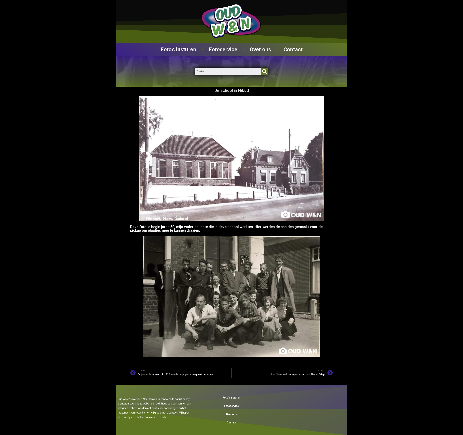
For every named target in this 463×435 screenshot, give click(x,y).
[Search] (264, 71)
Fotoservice (223, 49)
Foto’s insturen (178, 49)
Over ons (260, 49)
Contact (293, 49)
